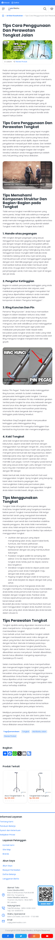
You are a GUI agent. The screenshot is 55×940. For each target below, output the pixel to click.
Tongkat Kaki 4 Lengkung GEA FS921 (40, 796)
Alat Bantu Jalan (39, 731)
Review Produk (21, 61)
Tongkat (25, 731)
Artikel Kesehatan (15, 16)
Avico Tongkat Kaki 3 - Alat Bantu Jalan (15, 796)
